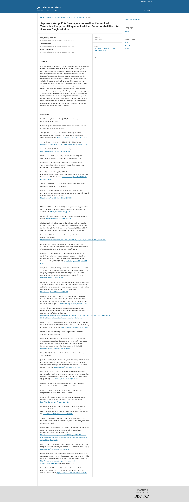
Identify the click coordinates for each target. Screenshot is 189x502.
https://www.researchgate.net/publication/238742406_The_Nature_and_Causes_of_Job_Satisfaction (73, 240)
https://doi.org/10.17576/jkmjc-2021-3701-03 (55, 348)
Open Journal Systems (132, 20)
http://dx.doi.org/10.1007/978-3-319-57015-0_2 (72, 137)
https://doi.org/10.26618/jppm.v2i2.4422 (74, 327)
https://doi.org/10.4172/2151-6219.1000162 (54, 449)
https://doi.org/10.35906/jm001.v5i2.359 (73, 304)
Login (150, 1)
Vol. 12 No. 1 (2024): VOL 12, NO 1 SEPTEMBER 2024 (69, 17)
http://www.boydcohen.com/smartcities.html (55, 151)
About (56, 11)
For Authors (128, 46)
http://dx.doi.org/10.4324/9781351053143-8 (54, 402)
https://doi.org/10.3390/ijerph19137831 (67, 367)
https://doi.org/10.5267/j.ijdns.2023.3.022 (54, 292)
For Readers (128, 43)
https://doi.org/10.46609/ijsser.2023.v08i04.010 (56, 198)
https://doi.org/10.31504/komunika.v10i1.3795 (58, 414)
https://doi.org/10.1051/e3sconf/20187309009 (72, 473)
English (127, 31)
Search (147, 11)
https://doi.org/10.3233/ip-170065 (61, 212)
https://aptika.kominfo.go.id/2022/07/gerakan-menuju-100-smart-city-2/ (64, 144)
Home (42, 17)
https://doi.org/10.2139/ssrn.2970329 (58, 219)
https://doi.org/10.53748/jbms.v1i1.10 (52, 278)
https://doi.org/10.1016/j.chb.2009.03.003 (64, 379)
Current (40, 11)
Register (143, 1)
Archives (48, 11)
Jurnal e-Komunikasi (49, 7)
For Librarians (129, 49)
